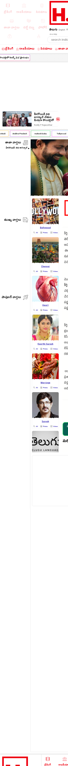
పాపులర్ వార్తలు (11, 297)
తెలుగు (53, 30)
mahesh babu (40, 133)
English (62, 30)
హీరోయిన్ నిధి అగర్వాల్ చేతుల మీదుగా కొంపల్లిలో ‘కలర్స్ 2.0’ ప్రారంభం (44, 117)
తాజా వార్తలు (13, 143)
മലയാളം (53, 34)
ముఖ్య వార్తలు (12, 220)
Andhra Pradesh (19, 133)
